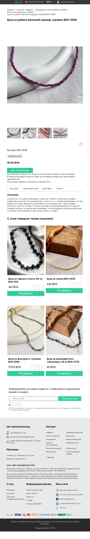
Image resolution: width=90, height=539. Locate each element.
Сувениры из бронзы (74, 432)
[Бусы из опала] (64, 250)
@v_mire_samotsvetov (69, 490)
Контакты (11, 493)
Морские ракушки (53, 448)
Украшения (51, 439)
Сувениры (50, 457)
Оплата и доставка (34, 490)
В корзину (26, 293)
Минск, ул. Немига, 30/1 (16, 459)
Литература (71, 448)
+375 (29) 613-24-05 (35, 2)
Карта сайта (31, 493)
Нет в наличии (20, 170)
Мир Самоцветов (67, 499)
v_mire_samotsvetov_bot (70, 503)
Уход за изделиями (34, 504)
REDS (53, 528)
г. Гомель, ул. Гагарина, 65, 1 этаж (20, 455)
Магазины (10, 490)
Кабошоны (70, 436)
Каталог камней (52, 436)
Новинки (49, 432)
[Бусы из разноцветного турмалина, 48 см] (64, 330)
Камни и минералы (73, 439)
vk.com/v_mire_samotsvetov (71, 495)
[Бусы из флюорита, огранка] (25, 330)
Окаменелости (72, 443)
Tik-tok (63, 508)
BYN (48, 2)
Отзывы (29, 500)
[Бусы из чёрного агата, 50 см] (25, 250)
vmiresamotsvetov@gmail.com (22, 437)
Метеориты (51, 452)
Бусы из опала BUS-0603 (61, 279)
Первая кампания (17, 405)
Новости (29, 497)
